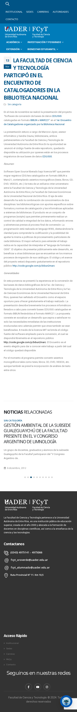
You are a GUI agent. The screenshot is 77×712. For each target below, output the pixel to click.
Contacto (12, 19)
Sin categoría (14, 104)
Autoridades (61, 11)
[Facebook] (28, 686)
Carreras (43, 11)
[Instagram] (46, 686)
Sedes (29, 11)
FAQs (9, 659)
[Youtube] (37, 686)
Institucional (14, 11)
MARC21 (44, 120)
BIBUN (33, 120)
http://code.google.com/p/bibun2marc (34, 265)
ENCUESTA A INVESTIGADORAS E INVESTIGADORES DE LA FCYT (33, 428)
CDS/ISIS (57, 116)
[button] (25, 477)
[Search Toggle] (7, 3)
